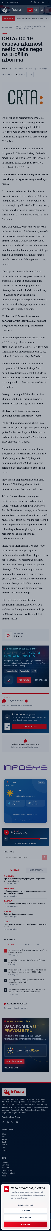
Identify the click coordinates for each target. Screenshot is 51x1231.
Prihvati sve (25, 1224)
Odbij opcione (25, 1218)
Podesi (27, 1211)
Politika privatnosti (25, 1205)
